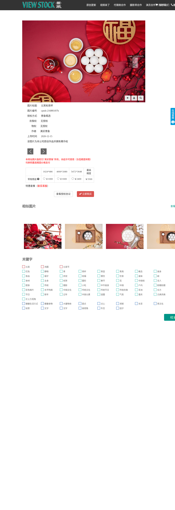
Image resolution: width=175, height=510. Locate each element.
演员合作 (151, 5)
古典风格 (161, 294)
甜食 (28, 285)
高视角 (85, 308)
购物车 (162, 5)
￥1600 (63, 179)
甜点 (84, 304)
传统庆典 (124, 290)
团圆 (103, 294)
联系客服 (42, 186)
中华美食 (105, 285)
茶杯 (84, 271)
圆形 (84, 281)
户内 (140, 285)
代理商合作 (120, 5)
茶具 (122, 271)
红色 (28, 271)
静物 (46, 271)
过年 (65, 294)
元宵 (28, 267)
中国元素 (86, 294)
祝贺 (65, 281)
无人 (159, 281)
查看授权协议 (63, 194)
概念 (140, 271)
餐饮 (103, 276)
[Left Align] (128, 98)
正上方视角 (31, 299)
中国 (122, 285)
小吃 (84, 285)
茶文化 (160, 304)
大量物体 (67, 304)
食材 (28, 281)
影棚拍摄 (161, 285)
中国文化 (67, 290)
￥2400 (77, 179)
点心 (103, 304)
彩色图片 (30, 290)
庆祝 (65, 276)
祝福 (84, 276)
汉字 (65, 308)
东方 (159, 290)
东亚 (140, 304)
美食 (159, 271)
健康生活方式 (32, 304)
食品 (28, 276)
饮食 (122, 276)
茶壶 (103, 271)
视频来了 (105, 5)
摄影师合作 (136, 5)
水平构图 (48, 290)
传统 (46, 285)
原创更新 (91, 5)
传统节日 (105, 290)
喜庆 (140, 294)
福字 (46, 276)
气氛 (122, 294)
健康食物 (48, 304)
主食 (46, 281)
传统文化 (86, 290)
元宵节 (66, 267)
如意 (28, 308)
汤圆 (46, 267)
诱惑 (122, 304)
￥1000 (49, 179)
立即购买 (87, 194)
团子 (122, 308)
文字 (46, 308)
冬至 (103, 308)
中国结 (141, 281)
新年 (46, 294)
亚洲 (140, 290)
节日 (28, 294)
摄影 (65, 285)
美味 (140, 276)
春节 (103, 281)
